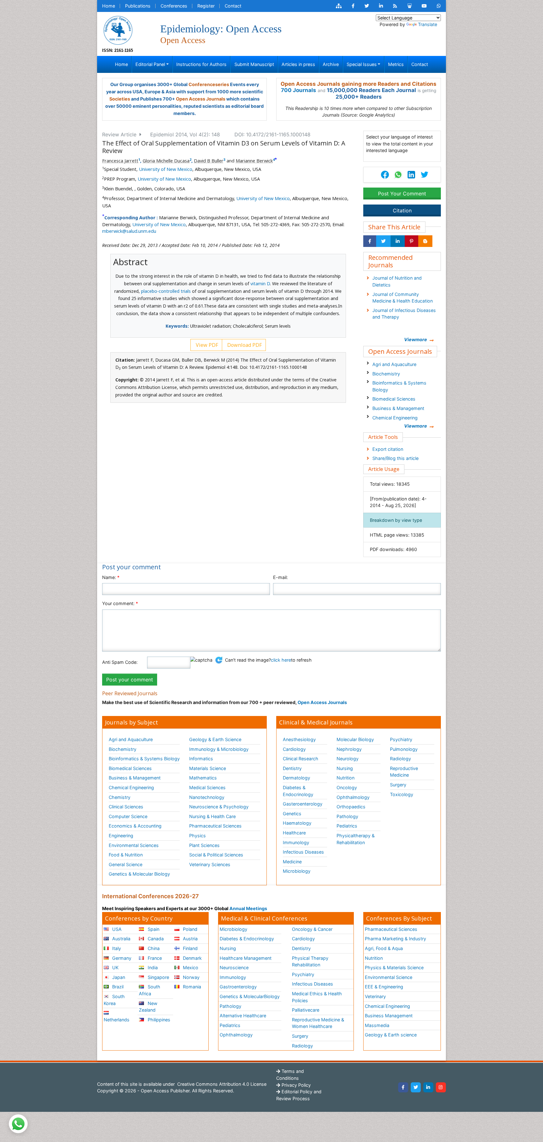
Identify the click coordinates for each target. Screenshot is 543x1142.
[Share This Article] (398, 174)
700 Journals (298, 90)
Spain (152, 929)
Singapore (157, 977)
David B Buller (208, 161)
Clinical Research (300, 758)
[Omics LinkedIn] (381, 6)
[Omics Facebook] (353, 6)
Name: (110, 577)
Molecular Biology (355, 739)
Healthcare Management (246, 958)
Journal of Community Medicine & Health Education (402, 298)
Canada (155, 938)
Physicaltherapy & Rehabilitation (356, 839)
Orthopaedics (351, 806)
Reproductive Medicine (404, 772)
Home (108, 5)
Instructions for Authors (201, 64)
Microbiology (296, 871)
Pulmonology (404, 749)
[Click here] (339, 6)
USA (116, 929)
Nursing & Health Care (212, 816)
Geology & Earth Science (215, 739)
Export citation (387, 449)
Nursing (345, 768)
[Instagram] (441, 1087)
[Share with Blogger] (425, 241)
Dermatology (296, 777)
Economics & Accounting (135, 825)
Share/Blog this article (395, 458)
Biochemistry (386, 373)
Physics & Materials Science (394, 967)
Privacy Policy (295, 1085)
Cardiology (294, 749)
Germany (121, 958)
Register (206, 5)
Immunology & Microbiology (219, 749)
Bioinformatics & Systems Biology (399, 386)
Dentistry (292, 768)
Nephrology (349, 749)
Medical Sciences (207, 787)
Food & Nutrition (126, 854)
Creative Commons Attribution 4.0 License (221, 1084)
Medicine (292, 861)
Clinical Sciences (126, 806)
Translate (427, 24)
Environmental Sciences (134, 845)
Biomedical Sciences (393, 399)
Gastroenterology (238, 986)
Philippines (158, 1019)
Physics (197, 835)
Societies (119, 98)
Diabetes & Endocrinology (298, 791)
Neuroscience (234, 967)
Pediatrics (347, 825)
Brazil (117, 986)
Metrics (396, 64)
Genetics (292, 813)
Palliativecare (305, 1010)
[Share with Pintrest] (411, 241)
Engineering (121, 835)
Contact (233, 5)
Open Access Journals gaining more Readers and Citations (358, 84)
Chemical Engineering (395, 417)
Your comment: (120, 603)
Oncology (347, 787)
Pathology (347, 816)
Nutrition (345, 777)
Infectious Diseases (303, 852)
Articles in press (298, 64)
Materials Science (207, 768)
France (154, 958)
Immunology (296, 842)
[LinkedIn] (428, 1087)
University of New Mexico (165, 169)
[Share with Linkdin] (398, 241)
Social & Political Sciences (216, 854)
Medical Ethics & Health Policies (317, 997)
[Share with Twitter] (383, 241)
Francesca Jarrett (120, 161)
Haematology (297, 823)
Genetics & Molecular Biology (139, 874)
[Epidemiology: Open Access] (118, 29)
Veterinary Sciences (209, 864)
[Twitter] (416, 1087)
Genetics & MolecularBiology (250, 996)
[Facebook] (403, 1087)
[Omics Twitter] (366, 6)
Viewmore (415, 339)
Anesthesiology (299, 739)
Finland (190, 948)
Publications (138, 5)
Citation (402, 210)
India (152, 967)
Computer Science (128, 816)
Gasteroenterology (302, 803)
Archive (331, 64)
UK (114, 967)
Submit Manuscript (254, 64)
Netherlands (116, 1019)
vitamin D (260, 284)
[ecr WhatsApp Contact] (439, 6)
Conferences (174, 5)
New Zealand (148, 1007)
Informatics (201, 758)
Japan (118, 977)
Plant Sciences (204, 845)
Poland (189, 929)
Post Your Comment (402, 193)
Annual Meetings (248, 908)
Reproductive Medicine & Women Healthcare (318, 1023)
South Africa (149, 990)
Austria (190, 938)
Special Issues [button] (362, 64)
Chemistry (119, 797)
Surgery (398, 784)
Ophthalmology (353, 797)
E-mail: (280, 577)
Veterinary (375, 996)
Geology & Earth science (391, 1034)
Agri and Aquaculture (394, 364)
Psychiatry (401, 739)
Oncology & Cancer (312, 929)
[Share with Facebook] (369, 241)
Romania (191, 986)
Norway (191, 977)
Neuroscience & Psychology (219, 806)
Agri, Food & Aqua (384, 948)
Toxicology (401, 794)
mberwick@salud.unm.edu (129, 231)
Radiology (400, 758)
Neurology (348, 758)
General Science (125, 864)
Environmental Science (388, 977)
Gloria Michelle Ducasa (166, 161)
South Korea (114, 1000)
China (153, 948)
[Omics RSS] (395, 6)
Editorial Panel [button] (150, 64)
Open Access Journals (200, 98)
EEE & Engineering (384, 986)
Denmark (192, 958)
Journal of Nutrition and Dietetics (397, 281)
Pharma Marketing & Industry (395, 938)
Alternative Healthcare (243, 1015)
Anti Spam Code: (120, 662)
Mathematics (203, 777)
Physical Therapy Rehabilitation (310, 961)
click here (281, 660)
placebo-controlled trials (166, 291)
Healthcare (294, 832)
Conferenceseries (209, 84)
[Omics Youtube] (424, 6)
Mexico (190, 967)
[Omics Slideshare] (409, 6)
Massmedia (377, 1025)
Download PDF (244, 345)
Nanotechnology (206, 797)
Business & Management (398, 408)
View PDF (206, 345)
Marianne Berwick (254, 161)
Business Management (389, 1015)
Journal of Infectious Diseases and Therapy (404, 314)
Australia (120, 938)
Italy (116, 948)
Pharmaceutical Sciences (215, 825)
